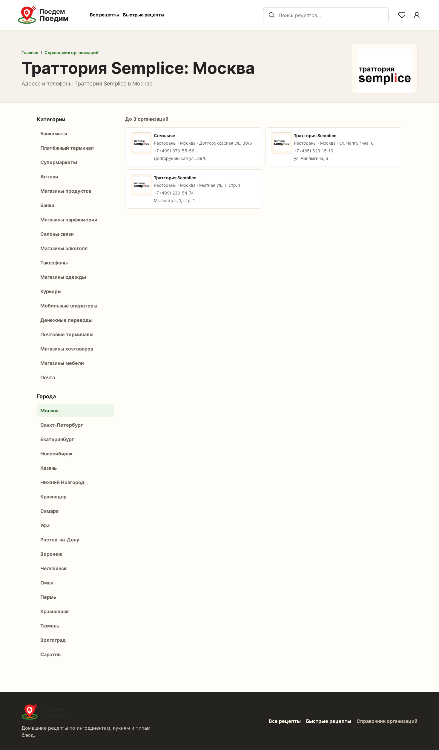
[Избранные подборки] (401, 15)
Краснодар (53, 497)
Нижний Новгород (62, 482)
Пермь (48, 597)
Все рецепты (104, 15)
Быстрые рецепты (143, 15)
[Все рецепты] (416, 15)
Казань (48, 468)
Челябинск (53, 568)
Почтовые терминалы (66, 334)
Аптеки (49, 177)
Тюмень (49, 626)
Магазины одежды (63, 277)
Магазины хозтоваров (66, 349)
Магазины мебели (62, 363)
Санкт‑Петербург (61, 425)
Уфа (45, 525)
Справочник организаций (71, 52)
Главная (30, 52)
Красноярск (54, 611)
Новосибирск (56, 454)
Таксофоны (54, 263)
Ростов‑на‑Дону (59, 540)
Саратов (50, 654)
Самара (49, 511)
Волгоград (53, 640)
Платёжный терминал (67, 148)
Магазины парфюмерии (68, 220)
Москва (49, 411)
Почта (47, 377)
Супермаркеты (58, 162)
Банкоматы (53, 134)
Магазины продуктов (65, 191)
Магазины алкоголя (64, 248)
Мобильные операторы (68, 306)
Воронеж (51, 554)
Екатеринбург (57, 439)
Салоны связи (57, 234)
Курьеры (51, 291)
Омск (46, 583)
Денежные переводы (66, 320)
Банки (47, 205)
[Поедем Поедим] (50, 15)
